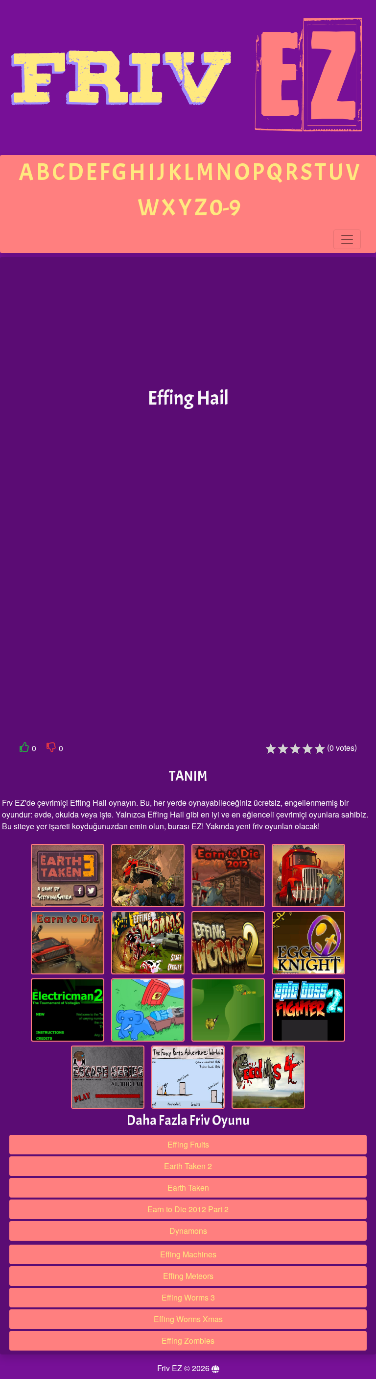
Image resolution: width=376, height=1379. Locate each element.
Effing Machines (188, 1254)
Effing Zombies (188, 1340)
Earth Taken (188, 1187)
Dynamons (188, 1230)
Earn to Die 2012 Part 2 (188, 1209)
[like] (24, 749)
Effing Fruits (188, 1144)
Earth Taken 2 (188, 1166)
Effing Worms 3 (188, 1297)
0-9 (225, 208)
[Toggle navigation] (347, 239)
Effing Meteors (188, 1275)
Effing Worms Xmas (188, 1319)
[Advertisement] (188, 322)
